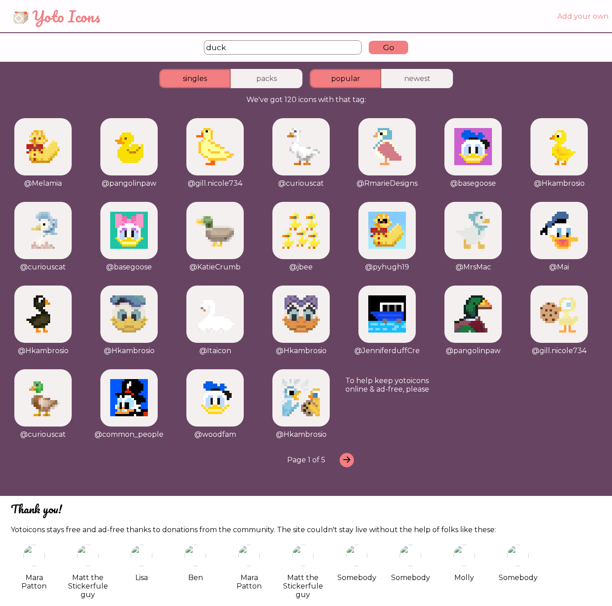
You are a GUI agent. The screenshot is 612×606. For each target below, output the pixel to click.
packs (266, 78)
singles (195, 78)
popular (345, 78)
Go (388, 47)
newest (417, 78)
